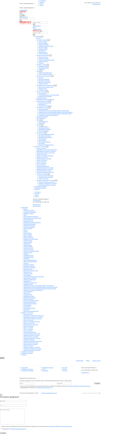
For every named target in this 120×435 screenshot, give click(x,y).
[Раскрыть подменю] (42, 36)
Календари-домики (43, 109)
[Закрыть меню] (41, 31)
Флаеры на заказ (43, 52)
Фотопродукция (41, 132)
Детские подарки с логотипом (44, 170)
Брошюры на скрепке (44, 79)
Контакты (37, 189)
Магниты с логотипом (42, 157)
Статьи (44, 369)
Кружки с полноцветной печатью (45, 155)
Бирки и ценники (43, 41)
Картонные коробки (44, 131)
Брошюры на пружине (44, 80)
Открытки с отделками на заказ (46, 60)
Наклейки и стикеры (42, 64)
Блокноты (41, 77)
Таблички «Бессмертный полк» (46, 145)
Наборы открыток (43, 61)
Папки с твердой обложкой (45, 74)
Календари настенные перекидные (45, 99)
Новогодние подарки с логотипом (47, 185)
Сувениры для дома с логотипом (45, 169)
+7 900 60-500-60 (23, 10)
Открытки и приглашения (43, 55)
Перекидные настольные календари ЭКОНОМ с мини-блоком (54, 110)
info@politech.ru (96, 4)
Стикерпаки (41, 69)
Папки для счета (43, 88)
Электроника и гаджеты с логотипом (46, 152)
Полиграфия (38, 36)
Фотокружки (42, 143)
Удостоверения (42, 93)
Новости (42, 5)
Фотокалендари (42, 139)
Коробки (39, 124)
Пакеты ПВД (42, 123)
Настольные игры (41, 118)
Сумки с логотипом (41, 161)
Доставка (42, 2)
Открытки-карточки (43, 57)
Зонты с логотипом (41, 163)
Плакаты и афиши (43, 49)
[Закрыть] (1, 395)
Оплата (41, 3)
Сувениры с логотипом (40, 146)
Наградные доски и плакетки (46, 177)
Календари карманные (42, 116)
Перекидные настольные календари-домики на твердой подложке (55, 113)
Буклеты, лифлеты (43, 43)
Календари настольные (42, 107)
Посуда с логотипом (42, 154)
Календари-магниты (42, 98)
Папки (38, 71)
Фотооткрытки (42, 140)
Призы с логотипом (43, 178)
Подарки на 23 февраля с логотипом (48, 183)
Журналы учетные (43, 83)
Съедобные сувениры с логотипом (45, 172)
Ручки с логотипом (41, 148)
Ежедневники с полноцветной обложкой (47, 149)
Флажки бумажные (43, 53)
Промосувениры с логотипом (44, 158)
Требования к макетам (40, 188)
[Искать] (21, 20)
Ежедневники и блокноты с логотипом (46, 151)
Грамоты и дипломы (44, 44)
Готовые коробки (43, 126)
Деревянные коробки (44, 128)
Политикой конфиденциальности (44, 387)
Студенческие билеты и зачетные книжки (49, 95)
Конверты (41, 63)
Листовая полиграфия (42, 40)
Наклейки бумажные (44, 66)
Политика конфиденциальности (49, 393)
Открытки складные (43, 58)
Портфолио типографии (41, 186)
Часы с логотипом (41, 164)
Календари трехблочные (45, 102)
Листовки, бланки (43, 47)
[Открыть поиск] (21, 15)
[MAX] (21, 13)
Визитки (39, 38)
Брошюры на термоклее (45, 82)
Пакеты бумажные (43, 121)
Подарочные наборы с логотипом (45, 167)
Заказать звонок (24, 17)
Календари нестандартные (45, 105)
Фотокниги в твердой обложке (46, 134)
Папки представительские (45, 72)
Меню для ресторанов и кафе (46, 87)
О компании (43, 0)
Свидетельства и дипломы (45, 96)
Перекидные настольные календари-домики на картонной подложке (56, 112)
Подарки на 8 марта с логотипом (47, 182)
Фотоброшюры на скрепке (45, 137)
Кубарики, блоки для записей (46, 46)
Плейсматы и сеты (43, 90)
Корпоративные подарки (43, 166)
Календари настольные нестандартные (48, 115)
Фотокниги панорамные (45, 136)
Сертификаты (42, 50)
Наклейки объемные (44, 68)
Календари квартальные (43, 101)
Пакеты (38, 120)
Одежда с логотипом (42, 160)
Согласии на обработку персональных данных (79, 386)
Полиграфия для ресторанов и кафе (45, 85)
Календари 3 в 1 (42, 104)
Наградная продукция (42, 174)
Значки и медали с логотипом (46, 175)
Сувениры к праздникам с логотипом (46, 180)
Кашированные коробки (45, 129)
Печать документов (41, 91)
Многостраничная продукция (44, 76)
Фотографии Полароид (44, 142)
